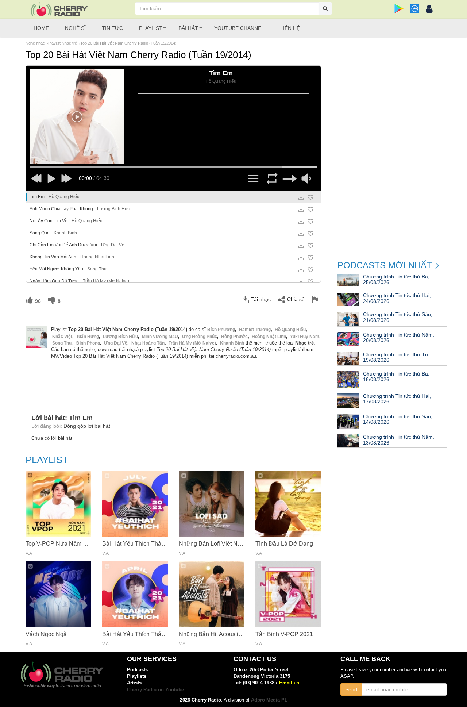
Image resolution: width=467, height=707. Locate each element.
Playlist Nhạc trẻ (62, 43)
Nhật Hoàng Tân (148, 343)
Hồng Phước (234, 336)
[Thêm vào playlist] (310, 197)
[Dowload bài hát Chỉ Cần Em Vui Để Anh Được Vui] (301, 245)
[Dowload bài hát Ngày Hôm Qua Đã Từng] (301, 281)
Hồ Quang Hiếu (290, 329)
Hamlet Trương (255, 329)
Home (41, 28)
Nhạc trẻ (304, 343)
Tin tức (112, 28)
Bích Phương (221, 329)
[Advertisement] (173, 379)
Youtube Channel (239, 28)
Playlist (150, 28)
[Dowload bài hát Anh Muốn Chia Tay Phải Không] (301, 209)
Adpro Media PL (269, 700)
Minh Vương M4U (160, 336)
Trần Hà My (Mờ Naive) (192, 343)
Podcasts (137, 669)
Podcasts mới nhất (384, 265)
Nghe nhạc (35, 43)
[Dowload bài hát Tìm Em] (301, 197)
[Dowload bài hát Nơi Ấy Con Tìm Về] (301, 221)
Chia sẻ (296, 299)
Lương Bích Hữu (120, 336)
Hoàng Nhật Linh (269, 336)
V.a (29, 553)
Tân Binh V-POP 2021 (284, 634)
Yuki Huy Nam (304, 336)
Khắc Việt (62, 336)
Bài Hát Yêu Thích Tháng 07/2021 (146, 544)
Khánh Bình (232, 343)
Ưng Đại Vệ (115, 343)
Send (351, 689)
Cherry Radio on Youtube (155, 689)
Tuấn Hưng (87, 336)
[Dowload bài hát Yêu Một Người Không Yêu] (301, 269)
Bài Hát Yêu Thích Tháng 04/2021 (146, 634)
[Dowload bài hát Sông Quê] (301, 233)
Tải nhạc (261, 299)
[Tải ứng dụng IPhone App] (414, 8)
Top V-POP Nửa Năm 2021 (61, 544)
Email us (289, 682)
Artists (134, 682)
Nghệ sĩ (75, 28)
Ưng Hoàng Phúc (199, 336)
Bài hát (188, 28)
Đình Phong (88, 343)
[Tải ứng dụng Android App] (399, 8)
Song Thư (62, 343)
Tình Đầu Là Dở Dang (284, 544)
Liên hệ (290, 28)
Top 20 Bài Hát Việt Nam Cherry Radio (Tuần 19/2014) (128, 43)
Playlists (136, 676)
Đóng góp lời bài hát (86, 426)
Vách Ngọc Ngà (46, 634)
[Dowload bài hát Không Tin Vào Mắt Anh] (301, 257)
